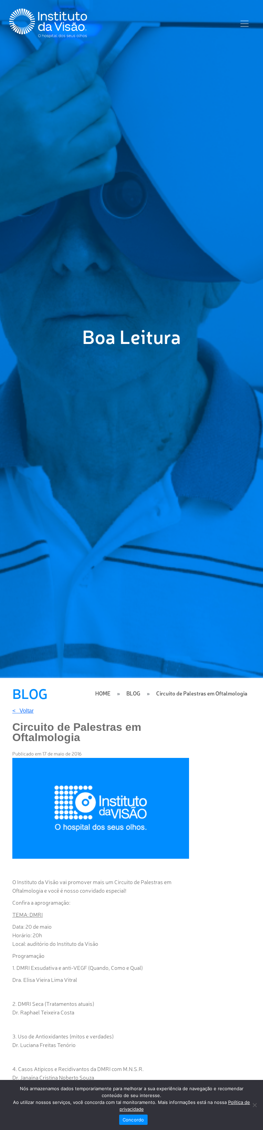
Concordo (133, 1119)
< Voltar (23, 711)
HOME (103, 693)
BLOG (133, 693)
